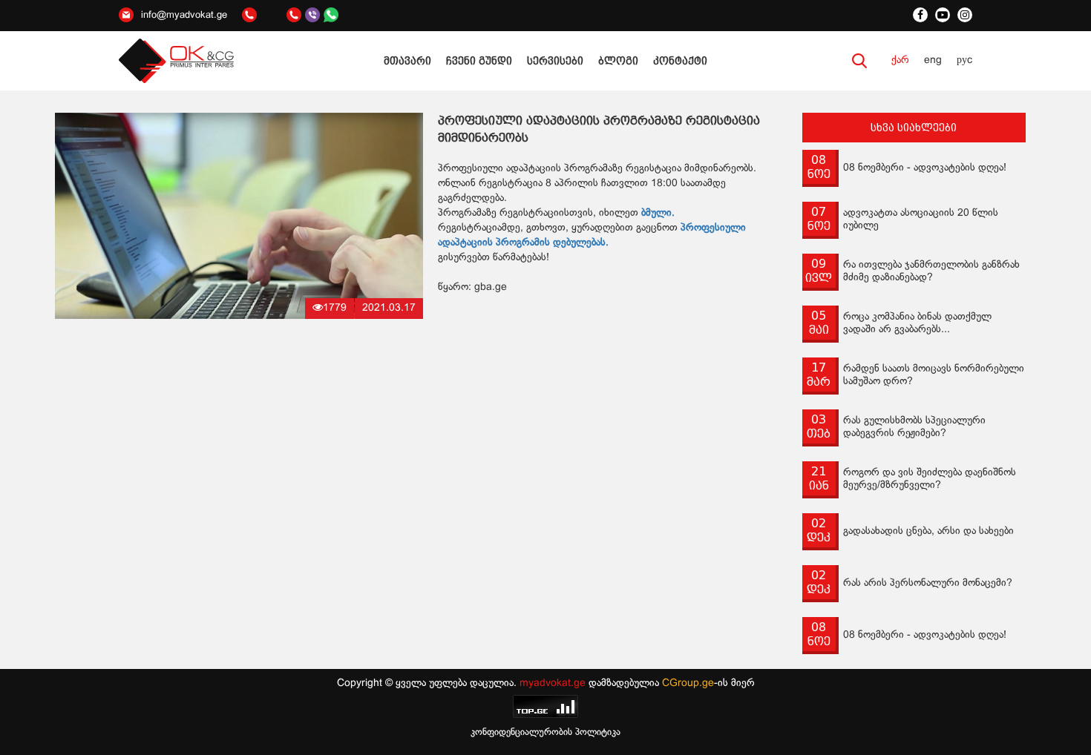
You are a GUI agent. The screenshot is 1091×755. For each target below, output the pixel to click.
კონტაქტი (680, 61)
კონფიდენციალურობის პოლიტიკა (545, 732)
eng (933, 60)
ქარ (900, 60)
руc (964, 60)
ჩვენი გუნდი (479, 61)
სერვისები (555, 61)
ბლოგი (618, 61)
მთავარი (407, 61)
